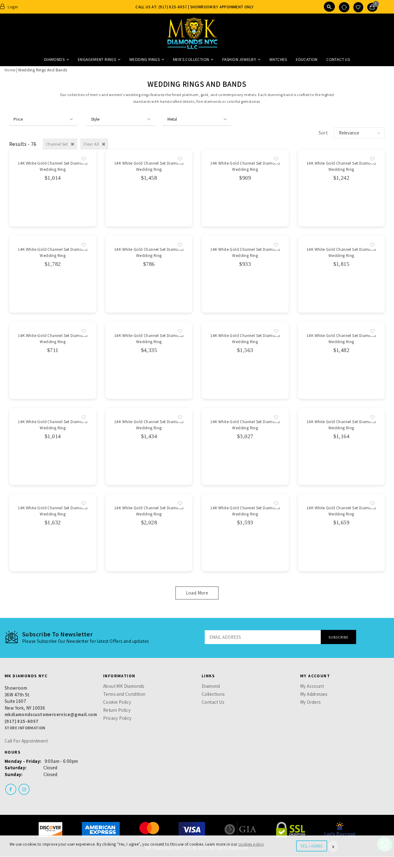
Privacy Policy (117, 718)
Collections (213, 694)
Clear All (91, 144)
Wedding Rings (144, 59)
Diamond (211, 686)
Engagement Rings (97, 59)
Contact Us (213, 702)
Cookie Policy (117, 702)
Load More (197, 593)
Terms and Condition (124, 694)
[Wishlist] (358, 7)
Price (18, 119)
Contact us (338, 59)
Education (307, 59)
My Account (312, 686)
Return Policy (117, 710)
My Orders (310, 702)
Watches (278, 59)
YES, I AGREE (311, 846)
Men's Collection (191, 59)
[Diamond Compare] (344, 7)
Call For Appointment (26, 741)
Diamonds (54, 59)
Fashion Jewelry (239, 59)
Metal (172, 119)
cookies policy (251, 844)
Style (95, 119)
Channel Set (57, 144)
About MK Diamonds (123, 686)
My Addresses (314, 694)
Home (10, 70)
